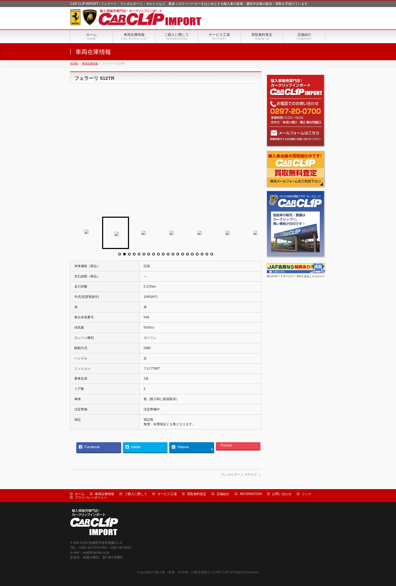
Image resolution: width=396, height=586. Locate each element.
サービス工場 (167, 494)
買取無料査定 (196, 494)
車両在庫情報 (104, 494)
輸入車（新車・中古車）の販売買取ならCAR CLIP (192, 572)
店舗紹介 (223, 494)
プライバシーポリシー (91, 497)
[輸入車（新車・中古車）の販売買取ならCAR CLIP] (136, 19)
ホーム (80, 494)
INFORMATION (251, 494)
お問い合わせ (281, 494)
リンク (306, 494)
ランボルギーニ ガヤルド (241, 474)
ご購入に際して (135, 494)
